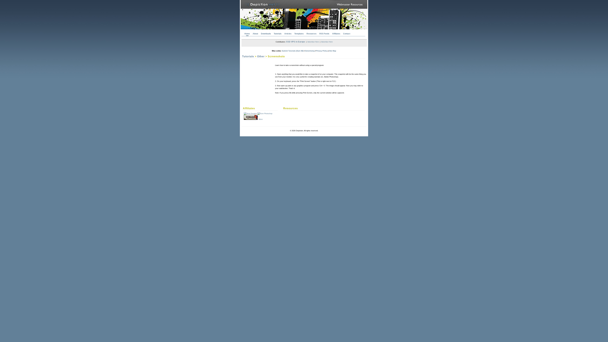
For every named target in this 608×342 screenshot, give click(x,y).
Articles (287, 34)
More (261, 119)
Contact (346, 34)
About (255, 34)
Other (261, 56)
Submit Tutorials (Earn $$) (293, 51)
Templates (299, 34)
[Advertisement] (253, 80)
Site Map (332, 51)
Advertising (310, 51)
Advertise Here (313, 42)
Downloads (266, 34)
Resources (312, 34)
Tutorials (278, 34)
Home (247, 34)
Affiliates (336, 34)
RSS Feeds (324, 34)
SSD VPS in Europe (295, 42)
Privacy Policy (322, 51)
